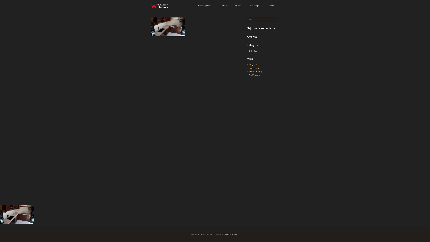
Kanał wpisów (254, 68)
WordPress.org (254, 75)
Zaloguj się (253, 64)
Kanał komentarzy (255, 71)
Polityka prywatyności (232, 235)
